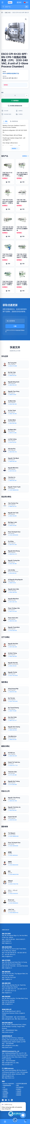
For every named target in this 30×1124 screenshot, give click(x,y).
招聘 (17, 1085)
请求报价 (16, 100)
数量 (2, 92)
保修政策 (5, 1095)
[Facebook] (3, 1100)
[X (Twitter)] (9, 1100)
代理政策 (5, 1091)
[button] (15, 33)
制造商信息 (15, 121)
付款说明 (5, 1089)
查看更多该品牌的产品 (13, 73)
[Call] (15, 1121)
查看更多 (24, 156)
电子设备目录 (19, 1087)
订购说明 (18, 1091)
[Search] (26, 6)
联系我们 (18, 1089)
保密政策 (5, 1097)
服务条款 (18, 330)
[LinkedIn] (12, 1100)
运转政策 (18, 1093)
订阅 (15, 326)
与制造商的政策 (7, 1085)
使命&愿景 (5, 1093)
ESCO (4, 73)
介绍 (4, 1087)
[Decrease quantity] (3, 95)
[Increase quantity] (26, 95)
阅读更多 (14, 148)
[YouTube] (6, 1100)
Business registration (8, 1083)
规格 (6, 121)
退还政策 (18, 1095)
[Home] (2, 12)
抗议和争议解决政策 (21, 1083)
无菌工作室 (7, 12)
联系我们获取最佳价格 (16, 105)
